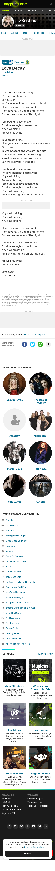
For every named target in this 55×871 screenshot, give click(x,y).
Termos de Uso (35, 802)
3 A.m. (9, 566)
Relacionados (37, 33)
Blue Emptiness (13, 638)
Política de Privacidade (39, 806)
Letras (4, 33)
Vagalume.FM (45, 654)
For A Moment (12, 623)
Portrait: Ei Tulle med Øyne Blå (20, 582)
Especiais (6, 798)
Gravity (9, 520)
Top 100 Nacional (10, 806)
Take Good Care (13, 577)
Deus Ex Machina (14, 556)
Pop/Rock (20, 26)
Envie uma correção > (34, 334)
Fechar (27, 853)
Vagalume (15, 4)
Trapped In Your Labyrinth (18, 602)
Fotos (24, 33)
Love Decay (12, 525)
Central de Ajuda (36, 798)
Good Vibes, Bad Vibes (17, 541)
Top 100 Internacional (12, 809)
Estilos (32, 10)
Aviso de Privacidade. (34, 847)
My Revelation (13, 618)
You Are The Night (15, 597)
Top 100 (19, 10)
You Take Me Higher (15, 592)
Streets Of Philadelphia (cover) (21, 608)
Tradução (19, 62)
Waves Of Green (13, 571)
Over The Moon (13, 613)
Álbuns (14, 33)
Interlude (10, 546)
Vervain (9, 551)
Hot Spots (6, 802)
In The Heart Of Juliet (16, 561)
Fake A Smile (12, 628)
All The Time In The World (18, 644)
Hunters (10, 530)
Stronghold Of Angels (16, 535)
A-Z (43, 10)
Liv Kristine (25, 20)
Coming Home (13, 633)
